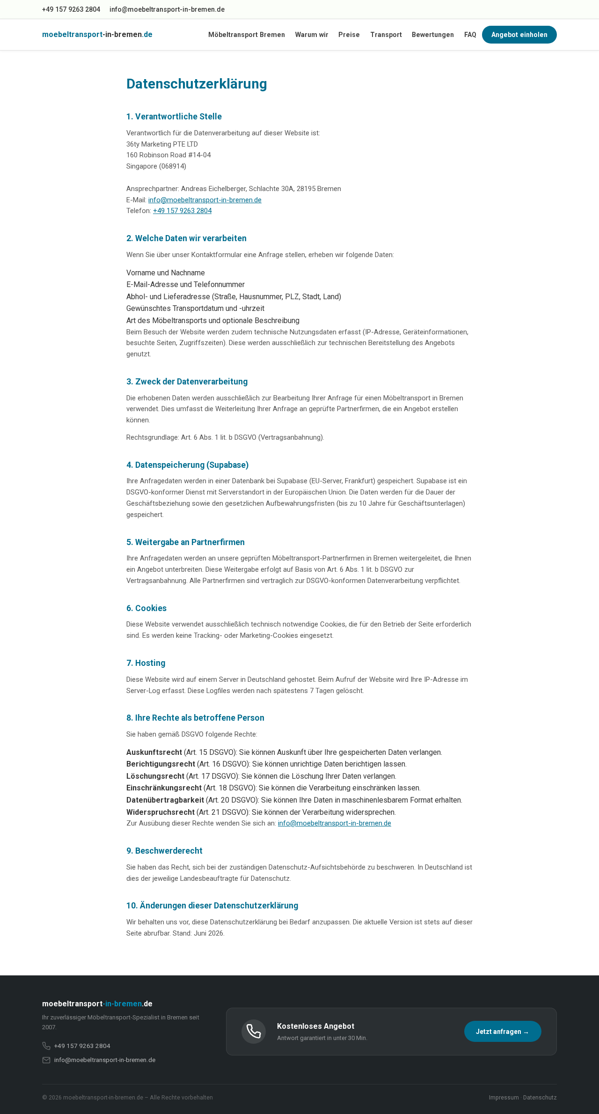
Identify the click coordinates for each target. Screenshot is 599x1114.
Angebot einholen (519, 34)
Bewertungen (433, 34)
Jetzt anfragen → (502, 1031)
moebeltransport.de (97, 34)
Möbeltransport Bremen (246, 34)
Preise (349, 34)
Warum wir (312, 34)
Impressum (504, 1097)
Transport (386, 34)
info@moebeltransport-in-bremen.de (167, 9)
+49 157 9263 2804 (71, 9)
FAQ (470, 34)
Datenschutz (540, 1097)
